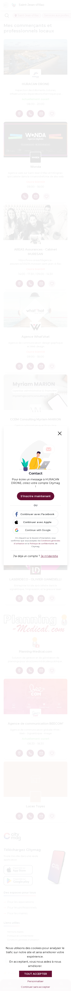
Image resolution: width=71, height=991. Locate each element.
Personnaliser (35, 981)
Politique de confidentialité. (42, 543)
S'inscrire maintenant (36, 496)
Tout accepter (35, 973)
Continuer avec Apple (37, 522)
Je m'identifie (49, 556)
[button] (35, 530)
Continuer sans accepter (35, 986)
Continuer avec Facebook (37, 514)
